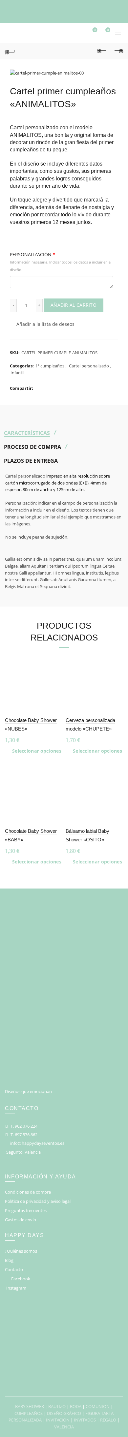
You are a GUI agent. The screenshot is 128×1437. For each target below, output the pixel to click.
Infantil (17, 373)
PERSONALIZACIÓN (61, 261)
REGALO (108, 1420)
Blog (9, 1260)
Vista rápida (56, 682)
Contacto (14, 1269)
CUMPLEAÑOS (28, 1413)
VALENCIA (64, 1427)
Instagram (16, 1288)
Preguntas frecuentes (26, 1210)
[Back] (10, 51)
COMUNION (98, 1406)
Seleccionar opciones (36, 751)
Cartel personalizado (89, 366)
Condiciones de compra (28, 1192)
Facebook (20, 1279)
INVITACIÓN (58, 1420)
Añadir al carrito (73, 305)
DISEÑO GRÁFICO (64, 1413)
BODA (75, 1406)
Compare (56, 671)
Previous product (102, 51)
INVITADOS (85, 1420)
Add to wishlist (56, 659)
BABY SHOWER (29, 1406)
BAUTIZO (57, 1406)
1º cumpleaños (49, 366)
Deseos (95, 30)
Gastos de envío (20, 1220)
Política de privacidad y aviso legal (38, 1201)
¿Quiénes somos (21, 1251)
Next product (118, 51)
